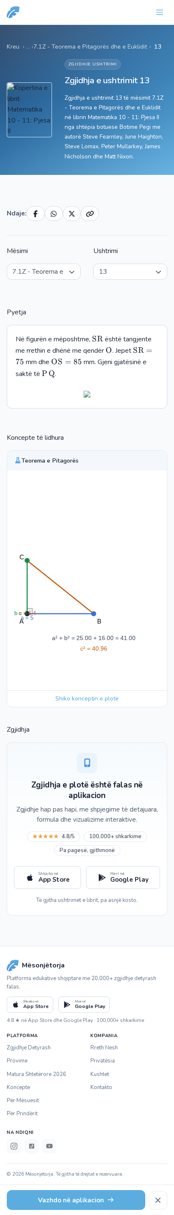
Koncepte (18, 1087)
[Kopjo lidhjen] (90, 213)
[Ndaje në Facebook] (36, 213)
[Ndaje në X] (72, 213)
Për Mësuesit (23, 1100)
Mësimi (17, 251)
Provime (17, 1061)
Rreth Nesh (104, 1048)
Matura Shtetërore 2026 (36, 1074)
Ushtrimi (105, 251)
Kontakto (101, 1087)
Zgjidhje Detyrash (29, 1048)
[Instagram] (14, 1146)
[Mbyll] (158, 1200)
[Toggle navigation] (159, 12)
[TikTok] (31, 1146)
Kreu (13, 46)
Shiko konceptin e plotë (87, 699)
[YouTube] (49, 1146)
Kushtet (99, 1074)
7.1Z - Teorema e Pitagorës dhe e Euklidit (90, 46)
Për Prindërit (22, 1113)
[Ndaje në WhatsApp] (54, 213)
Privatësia (102, 1061)
